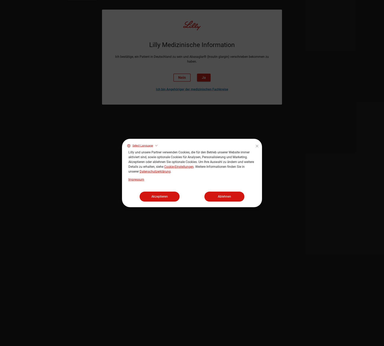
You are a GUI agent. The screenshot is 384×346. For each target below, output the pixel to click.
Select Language (142, 145)
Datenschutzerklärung (155, 171)
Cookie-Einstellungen (179, 167)
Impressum (136, 179)
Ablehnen (224, 196)
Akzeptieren (159, 196)
